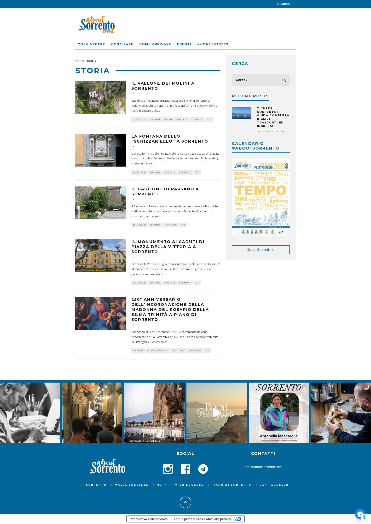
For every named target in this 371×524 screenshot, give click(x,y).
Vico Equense (189, 484)
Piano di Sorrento (157, 351)
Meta (162, 484)
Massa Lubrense (132, 484)
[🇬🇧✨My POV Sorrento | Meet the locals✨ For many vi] (279, 413)
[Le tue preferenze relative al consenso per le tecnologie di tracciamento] (364, 517)
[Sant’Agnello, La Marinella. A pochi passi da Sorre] (154, 413)
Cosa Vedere (91, 44)
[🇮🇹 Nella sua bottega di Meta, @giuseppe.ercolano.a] (341, 413)
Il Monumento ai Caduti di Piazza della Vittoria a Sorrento (167, 246)
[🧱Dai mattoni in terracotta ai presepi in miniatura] (30, 413)
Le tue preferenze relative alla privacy (202, 519)
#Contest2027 (213, 44)
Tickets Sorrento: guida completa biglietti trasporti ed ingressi (273, 117)
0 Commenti (197, 119)
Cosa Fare (122, 44)
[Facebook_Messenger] (360, 514)
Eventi (184, 44)
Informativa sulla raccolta (149, 519)
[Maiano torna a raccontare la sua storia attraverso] (92, 413)
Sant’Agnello (274, 484)
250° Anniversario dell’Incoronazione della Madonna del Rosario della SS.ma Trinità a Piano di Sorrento (170, 309)
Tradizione (178, 351)
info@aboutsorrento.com (263, 467)
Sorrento (181, 119)
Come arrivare (155, 44)
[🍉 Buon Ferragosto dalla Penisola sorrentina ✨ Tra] (216, 413)
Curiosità (155, 119)
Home (79, 61)
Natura (168, 119)
